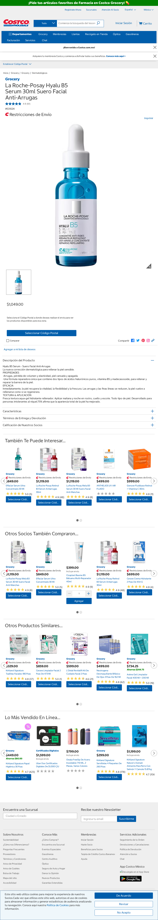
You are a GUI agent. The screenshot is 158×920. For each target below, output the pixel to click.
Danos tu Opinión (50, 873)
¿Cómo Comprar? (50, 839)
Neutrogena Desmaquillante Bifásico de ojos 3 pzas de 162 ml (109, 673)
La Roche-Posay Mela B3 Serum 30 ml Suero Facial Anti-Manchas (78, 488)
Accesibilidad (9, 882)
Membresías (59, 34)
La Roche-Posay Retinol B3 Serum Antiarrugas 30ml (47, 488)
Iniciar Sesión (124, 23)
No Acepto (124, 912)
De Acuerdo (123, 895)
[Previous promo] (4, 481)
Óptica (116, 34)
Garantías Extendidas (52, 882)
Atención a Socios (128, 854)
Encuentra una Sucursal (20, 810)
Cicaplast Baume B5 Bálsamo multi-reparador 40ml (78, 578)
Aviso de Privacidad (12, 863)
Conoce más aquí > (115, 56)
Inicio (5, 73)
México (147, 9)
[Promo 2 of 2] (80, 520)
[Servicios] (36, 40)
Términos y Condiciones (14, 859)
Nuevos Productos (51, 878)
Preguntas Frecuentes (14, 849)
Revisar (123, 904)
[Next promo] (154, 481)
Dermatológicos (39, 73)
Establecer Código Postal (15, 64)
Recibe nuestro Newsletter (101, 810)
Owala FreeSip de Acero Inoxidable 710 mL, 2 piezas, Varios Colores (78, 762)
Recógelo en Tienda (96, 34)
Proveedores (9, 854)
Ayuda (84, 859)
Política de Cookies (58, 905)
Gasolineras (132, 34)
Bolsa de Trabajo (11, 873)
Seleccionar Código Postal (41, 333)
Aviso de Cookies (11, 868)
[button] (100, 23)
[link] (133, 340)
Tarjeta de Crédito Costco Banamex (98, 854)
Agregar (79, 600)
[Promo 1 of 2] (77, 520)
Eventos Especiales (51, 849)
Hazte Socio (86, 844)
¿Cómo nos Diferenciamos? (16, 844)
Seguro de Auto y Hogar (53, 868)
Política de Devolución (130, 849)
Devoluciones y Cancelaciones (134, 844)
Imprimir (148, 118)
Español (129, 9)
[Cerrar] (154, 47)
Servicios (30, 40)
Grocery (43, 34)
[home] (16, 23)
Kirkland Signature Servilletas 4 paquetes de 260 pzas (109, 763)
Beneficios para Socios (92, 849)
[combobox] (45, 23)
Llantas (76, 34)
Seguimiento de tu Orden (132, 839)
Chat (44, 40)
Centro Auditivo (49, 859)
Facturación (13, 40)
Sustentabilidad (11, 839)
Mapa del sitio (10, 878)
